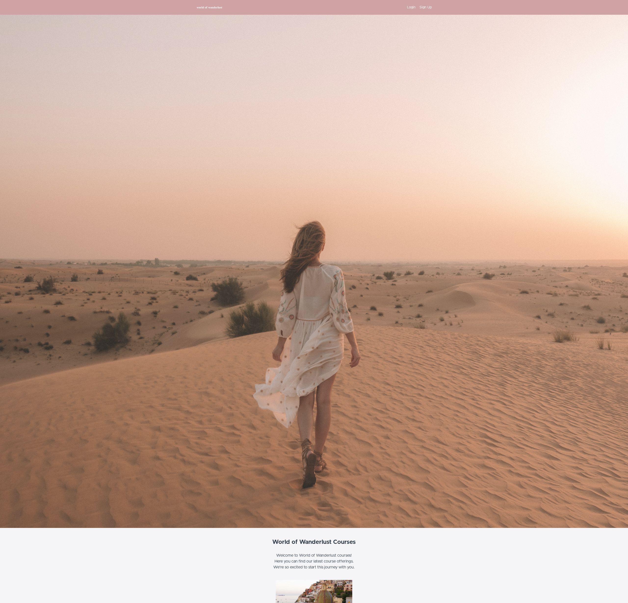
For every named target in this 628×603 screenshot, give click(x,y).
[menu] (417, 7)
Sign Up (425, 7)
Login (411, 7)
